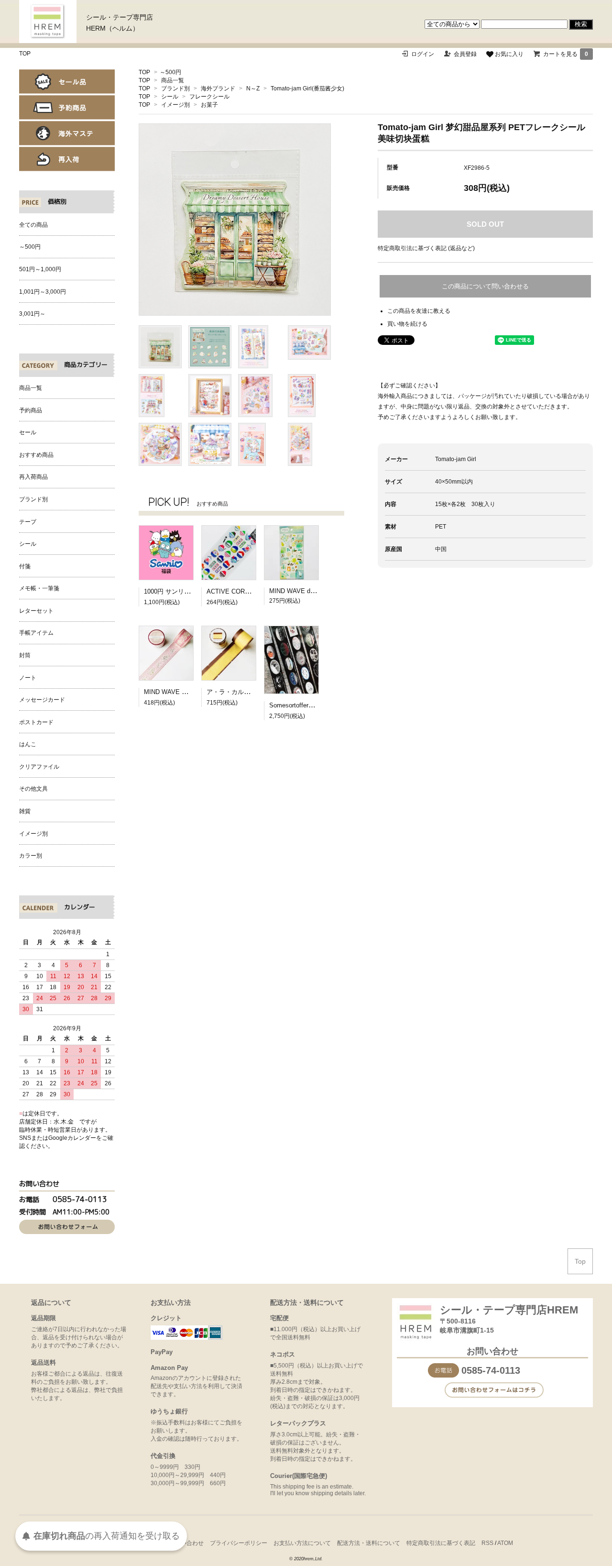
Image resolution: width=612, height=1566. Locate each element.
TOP (25, 53)
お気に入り (508, 54)
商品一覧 (172, 80)
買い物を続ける (407, 323)
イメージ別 (175, 104)
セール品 (67, 81)
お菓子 (209, 104)
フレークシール (209, 96)
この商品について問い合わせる (485, 286)
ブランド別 (175, 88)
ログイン (422, 54)
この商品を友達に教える (418, 311)
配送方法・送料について (368, 1543)
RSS (487, 1543)
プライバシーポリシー (238, 1543)
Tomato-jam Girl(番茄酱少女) (307, 88)
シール (169, 96)
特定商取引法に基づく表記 (440, 1543)
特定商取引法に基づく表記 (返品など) (426, 248)
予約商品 (67, 107)
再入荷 (67, 159)
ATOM (505, 1543)
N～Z (253, 88)
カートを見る (565, 54)
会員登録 (465, 54)
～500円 (170, 72)
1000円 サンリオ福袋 (173, 591)
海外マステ (67, 133)
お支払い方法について (302, 1543)
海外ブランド (218, 88)
